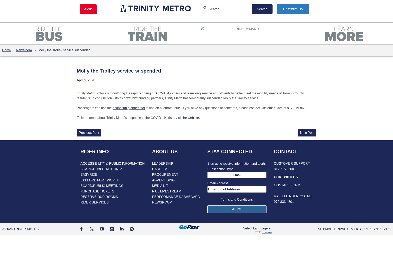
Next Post (307, 132)
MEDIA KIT (160, 186)
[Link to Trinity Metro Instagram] (112, 229)
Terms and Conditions (237, 199)
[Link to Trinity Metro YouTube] (102, 229)
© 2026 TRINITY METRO (20, 229)
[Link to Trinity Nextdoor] (132, 230)
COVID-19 (163, 93)
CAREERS (160, 169)
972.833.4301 (284, 201)
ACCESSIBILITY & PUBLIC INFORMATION (112, 163)
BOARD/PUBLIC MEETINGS (101, 169)
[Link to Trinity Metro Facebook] (81, 229)
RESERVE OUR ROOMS (99, 197)
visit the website (187, 118)
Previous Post (89, 132)
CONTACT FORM (287, 185)
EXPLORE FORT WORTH (99, 180)
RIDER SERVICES (94, 202)
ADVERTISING (163, 180)
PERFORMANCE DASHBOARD (176, 197)
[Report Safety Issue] (293, 190)
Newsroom (24, 50)
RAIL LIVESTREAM (166, 191)
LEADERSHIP (162, 163)
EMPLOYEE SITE (377, 229)
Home (6, 50)
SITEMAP (325, 229)
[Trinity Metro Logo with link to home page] (155, 9)
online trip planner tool (129, 108)
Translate (267, 232)
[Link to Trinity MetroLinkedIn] (122, 229)
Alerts (88, 9)
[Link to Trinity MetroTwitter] (91, 229)
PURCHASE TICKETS (97, 191)
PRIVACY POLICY (348, 229)
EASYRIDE (88, 174)
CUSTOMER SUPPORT (292, 163)
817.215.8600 (284, 169)
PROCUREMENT (165, 174)
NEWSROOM (162, 202)
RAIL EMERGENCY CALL (293, 196)
